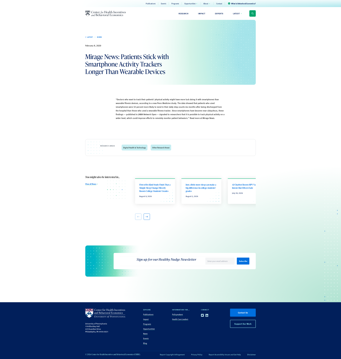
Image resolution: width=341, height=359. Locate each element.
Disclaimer (251, 354)
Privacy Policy (196, 354)
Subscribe (243, 261)
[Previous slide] (138, 216)
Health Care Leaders (180, 319)
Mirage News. (209, 118)
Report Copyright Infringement (172, 354)
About (205, 3)
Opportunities (189, 3)
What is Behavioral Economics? (243, 3)
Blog (145, 343)
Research (183, 13)
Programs (175, 3)
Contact (219, 3)
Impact (201, 13)
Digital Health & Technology (134, 147)
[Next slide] (147, 216)
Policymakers (177, 314)
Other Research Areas (161, 147)
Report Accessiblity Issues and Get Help (225, 354)
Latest (236, 13)
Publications (151, 3)
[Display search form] (252, 13)
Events (163, 3)
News (145, 333)
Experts (219, 13)
